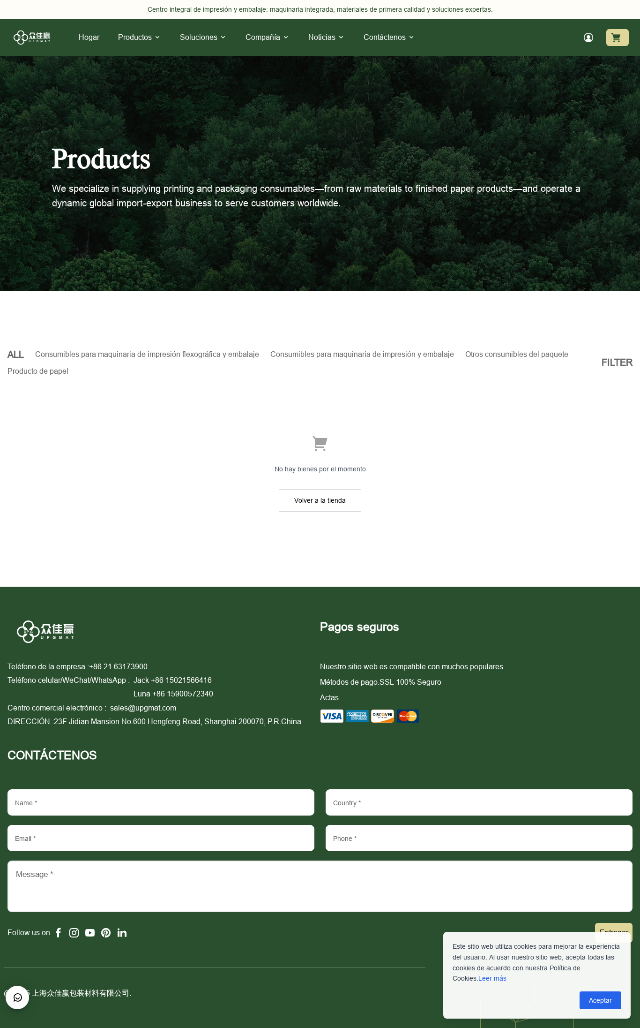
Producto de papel (37, 371)
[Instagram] (74, 933)
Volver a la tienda (320, 500)
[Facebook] (58, 933)
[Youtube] (90, 933)
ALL (15, 354)
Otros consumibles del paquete (516, 354)
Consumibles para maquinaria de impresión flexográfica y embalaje (147, 354)
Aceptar (600, 1000)
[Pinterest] (106, 933)
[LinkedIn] (122, 933)
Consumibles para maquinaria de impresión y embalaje (362, 354)
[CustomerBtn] (17, 997)
